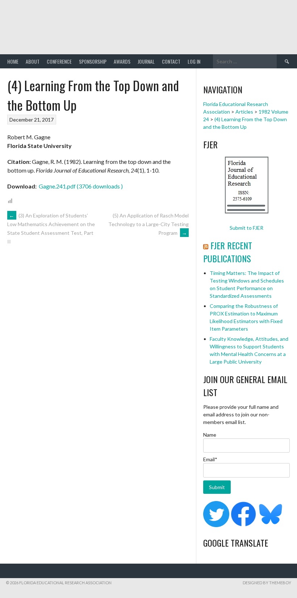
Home (12, 61)
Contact (171, 61)
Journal (146, 61)
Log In (194, 61)
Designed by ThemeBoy (267, 582)
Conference (59, 61)
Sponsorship (92, 61)
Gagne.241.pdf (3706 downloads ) (80, 186)
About (32, 61)
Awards (122, 61)
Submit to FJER (246, 228)
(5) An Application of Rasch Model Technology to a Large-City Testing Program (148, 224)
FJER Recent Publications (227, 252)
